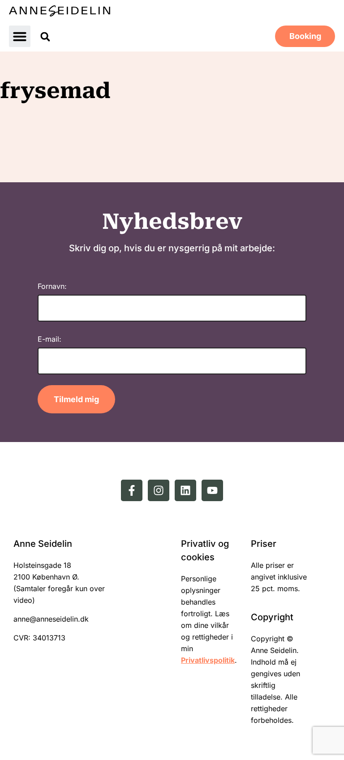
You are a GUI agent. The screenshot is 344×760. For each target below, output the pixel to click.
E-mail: (49, 339)
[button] (19, 36)
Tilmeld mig (76, 399)
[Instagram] (158, 490)
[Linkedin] (185, 490)
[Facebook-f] (131, 490)
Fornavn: (52, 286)
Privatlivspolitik (208, 660)
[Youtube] (212, 490)
